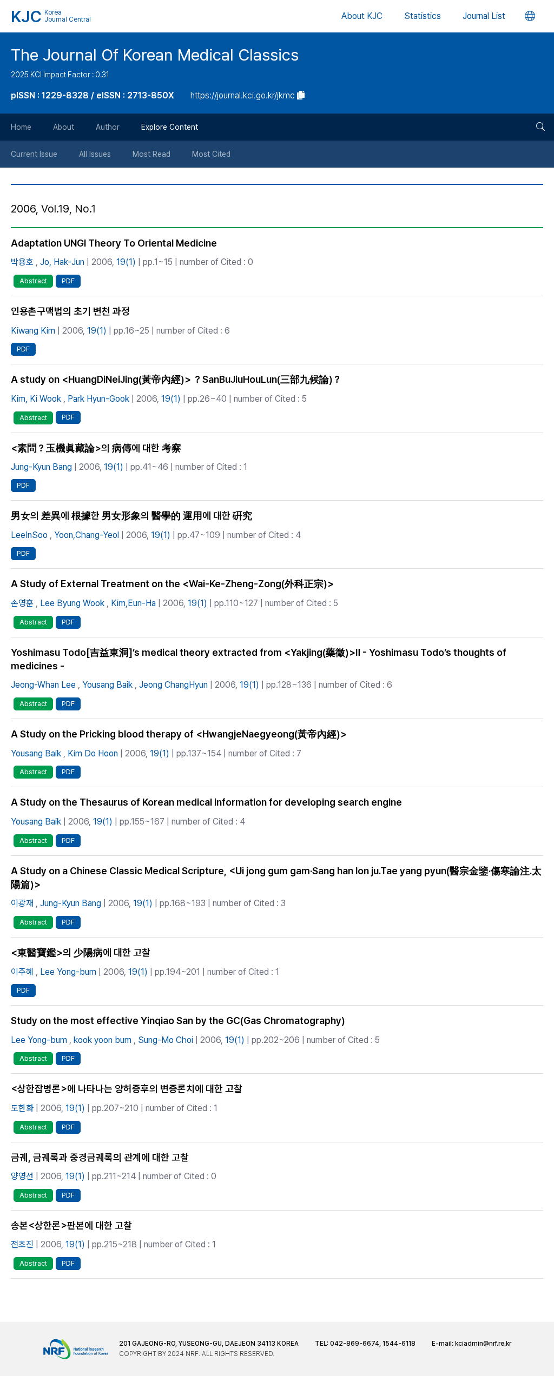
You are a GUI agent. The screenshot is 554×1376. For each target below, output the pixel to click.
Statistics (422, 16)
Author (108, 127)
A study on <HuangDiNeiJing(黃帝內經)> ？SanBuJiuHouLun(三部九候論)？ (176, 379)
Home (21, 127)
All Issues (95, 154)
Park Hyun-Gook (98, 399)
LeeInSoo (29, 535)
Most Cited (211, 154)
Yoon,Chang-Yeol (86, 535)
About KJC (361, 16)
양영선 (22, 1176)
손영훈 (22, 603)
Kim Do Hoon (93, 753)
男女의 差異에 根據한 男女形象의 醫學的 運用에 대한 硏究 (131, 515)
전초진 (22, 1244)
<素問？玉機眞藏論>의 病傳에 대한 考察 (96, 448)
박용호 (22, 262)
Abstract (33, 281)
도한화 (22, 1108)
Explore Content (169, 127)
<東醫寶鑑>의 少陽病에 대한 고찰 (80, 952)
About (63, 127)
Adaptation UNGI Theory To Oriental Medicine (114, 243)
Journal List (484, 16)
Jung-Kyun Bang (41, 467)
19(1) (126, 262)
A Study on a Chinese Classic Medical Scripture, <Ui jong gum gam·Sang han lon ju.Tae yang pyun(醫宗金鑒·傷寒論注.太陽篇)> (276, 877)
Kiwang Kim (33, 330)
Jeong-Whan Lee (43, 685)
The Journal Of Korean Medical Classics (155, 54)
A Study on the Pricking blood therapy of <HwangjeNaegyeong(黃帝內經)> (179, 734)
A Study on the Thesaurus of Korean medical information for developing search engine (206, 802)
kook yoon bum (102, 1040)
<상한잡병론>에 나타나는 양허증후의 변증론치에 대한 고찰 (126, 1088)
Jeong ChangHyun (173, 685)
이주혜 (22, 972)
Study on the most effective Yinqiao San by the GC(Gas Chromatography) (178, 1020)
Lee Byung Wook (72, 603)
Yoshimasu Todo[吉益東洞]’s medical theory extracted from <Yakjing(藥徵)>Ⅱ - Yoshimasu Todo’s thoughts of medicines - (258, 659)
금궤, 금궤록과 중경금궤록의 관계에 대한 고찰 (100, 1157)
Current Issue (34, 154)
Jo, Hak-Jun (62, 262)
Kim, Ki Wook (36, 399)
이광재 (22, 903)
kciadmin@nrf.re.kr (483, 1343)
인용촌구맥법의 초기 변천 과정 (70, 311)
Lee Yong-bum (68, 972)
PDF (68, 281)
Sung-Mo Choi (165, 1040)
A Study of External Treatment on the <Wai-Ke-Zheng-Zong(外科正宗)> (172, 583)
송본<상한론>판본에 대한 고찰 (71, 1225)
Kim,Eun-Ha (133, 603)
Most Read (151, 154)
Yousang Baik (107, 685)
